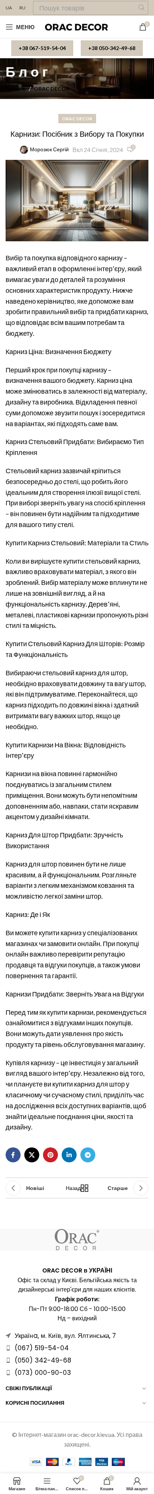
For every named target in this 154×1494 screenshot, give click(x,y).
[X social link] (31, 1154)
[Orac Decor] (77, 1239)
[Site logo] (77, 26)
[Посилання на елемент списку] (77, 1348)
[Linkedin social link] (69, 1154)
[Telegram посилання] (87, 1154)
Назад (75, 1188)
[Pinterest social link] (50, 1154)
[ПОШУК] (141, 8)
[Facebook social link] (13, 1154)
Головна (16, 89)
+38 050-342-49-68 (111, 48)
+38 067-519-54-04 (42, 48)
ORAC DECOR (51, 89)
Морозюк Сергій (49, 149)
